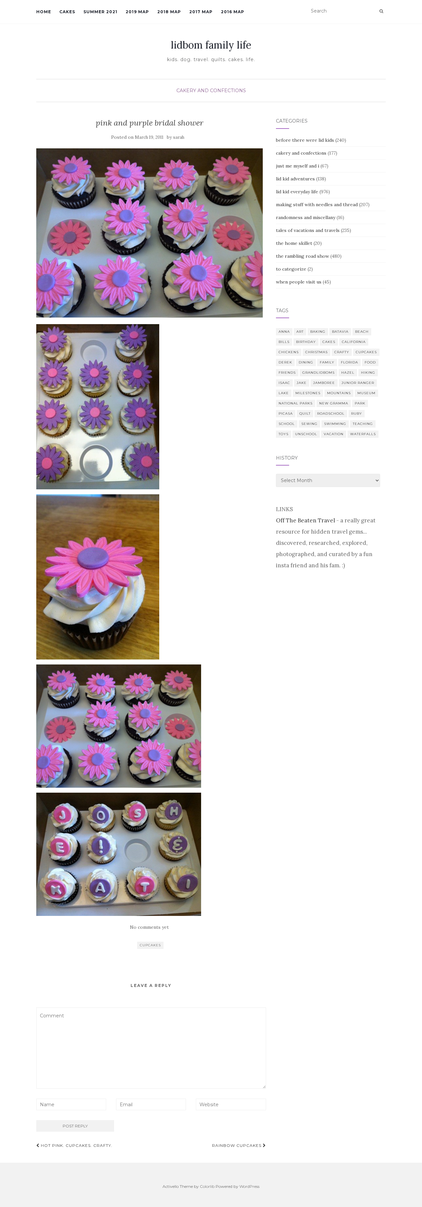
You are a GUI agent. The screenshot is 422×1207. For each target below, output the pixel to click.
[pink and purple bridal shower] (149, 233)
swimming (335, 424)
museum (366, 393)
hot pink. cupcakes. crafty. (76, 1145)
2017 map (201, 11)
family (327, 362)
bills (284, 342)
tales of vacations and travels (308, 230)
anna (284, 331)
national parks (296, 403)
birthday (306, 342)
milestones (307, 393)
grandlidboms (318, 372)
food (370, 362)
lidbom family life (211, 45)
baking (317, 331)
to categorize (291, 269)
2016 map (232, 11)
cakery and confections (211, 91)
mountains (339, 393)
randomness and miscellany (305, 217)
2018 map (169, 11)
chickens (289, 352)
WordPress (249, 1186)
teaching (363, 424)
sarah (178, 137)
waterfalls (363, 434)
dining (306, 362)
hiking (368, 372)
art (300, 331)
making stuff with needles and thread (317, 204)
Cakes (67, 11)
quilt (305, 413)
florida (349, 362)
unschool (306, 434)
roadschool (331, 413)
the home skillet (294, 243)
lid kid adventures (295, 179)
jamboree (324, 383)
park (360, 403)
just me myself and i (297, 166)
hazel (347, 372)
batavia (340, 331)
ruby (356, 413)
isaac (284, 383)
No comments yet (149, 927)
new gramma (333, 403)
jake (302, 383)
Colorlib (207, 1186)
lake (284, 393)
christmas (316, 352)
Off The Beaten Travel (305, 520)
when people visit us (298, 282)
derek (285, 362)
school (287, 424)
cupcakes (150, 945)
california (354, 342)
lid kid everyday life (297, 192)
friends (287, 372)
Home (43, 11)
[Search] (381, 11)
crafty (341, 352)
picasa (286, 413)
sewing (309, 424)
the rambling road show (302, 256)
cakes (328, 342)
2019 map (137, 11)
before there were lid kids (305, 140)
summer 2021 (100, 11)
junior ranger (358, 383)
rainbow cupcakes (237, 1145)
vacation (334, 434)
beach (362, 331)
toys (283, 434)
